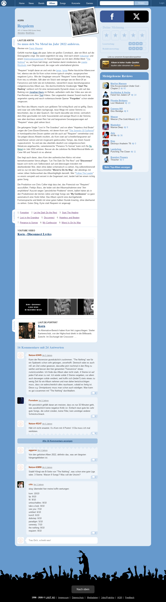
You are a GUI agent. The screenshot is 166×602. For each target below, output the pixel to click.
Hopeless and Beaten (69, 217)
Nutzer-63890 (35, 467)
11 (135, 151)
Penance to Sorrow (29, 222)
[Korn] (83, 35)
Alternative (21, 33)
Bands (41, 3)
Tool (41, 95)
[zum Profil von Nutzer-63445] (20, 355)
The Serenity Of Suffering (82, 130)
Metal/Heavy (30, 33)
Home (21, 3)
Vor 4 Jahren (42, 450)
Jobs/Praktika (107, 597)
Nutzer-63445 (35, 355)
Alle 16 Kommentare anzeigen (57, 441)
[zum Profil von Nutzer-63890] (20, 467)
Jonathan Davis (36, 92)
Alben (52, 3)
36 (121, 135)
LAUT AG (50, 597)
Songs (63, 3)
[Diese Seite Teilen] (112, 16)
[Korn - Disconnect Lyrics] (33, 307)
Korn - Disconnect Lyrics (34, 234)
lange (58, 70)
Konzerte (76, 3)
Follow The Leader (84, 173)
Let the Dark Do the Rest (45, 212)
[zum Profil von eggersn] (20, 450)
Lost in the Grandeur (29, 217)
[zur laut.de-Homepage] (3, 3)
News (31, 3)
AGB (119, 597)
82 (125, 88)
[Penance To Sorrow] (62, 307)
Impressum (63, 597)
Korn (21, 20)
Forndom (33, 400)
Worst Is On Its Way (71, 222)
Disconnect (49, 217)
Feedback (129, 597)
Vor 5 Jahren (47, 355)
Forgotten (24, 212)
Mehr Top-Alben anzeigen (117, 167)
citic (31, 484)
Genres (89, 3)
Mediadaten (92, 597)
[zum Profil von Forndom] (20, 400)
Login (161, 3)
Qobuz (137, 65)
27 (140, 119)
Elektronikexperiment (34, 59)
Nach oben (83, 589)
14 (135, 95)
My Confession (50, 222)
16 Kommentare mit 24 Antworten (40, 347)
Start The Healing (70, 212)
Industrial (84, 56)
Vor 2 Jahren (39, 484)
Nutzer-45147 (35, 423)
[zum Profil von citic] (20, 484)
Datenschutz (78, 597)
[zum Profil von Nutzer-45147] (20, 423)
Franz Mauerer (36, 48)
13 (129, 103)
